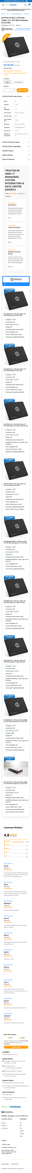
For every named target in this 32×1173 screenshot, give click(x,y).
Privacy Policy (5, 1164)
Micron (21, 1136)
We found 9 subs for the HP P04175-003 (22, 30)
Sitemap (3, 1123)
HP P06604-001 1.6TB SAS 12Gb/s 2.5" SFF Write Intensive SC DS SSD (15, 314)
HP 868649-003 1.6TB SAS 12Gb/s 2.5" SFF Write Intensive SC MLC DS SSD (15, 601)
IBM (20, 1128)
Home (3, 14)
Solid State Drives (16, 14)
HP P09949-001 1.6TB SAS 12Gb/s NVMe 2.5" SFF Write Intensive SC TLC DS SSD (15, 720)
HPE (21, 1123)
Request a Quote (16, 1047)
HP (8, 14)
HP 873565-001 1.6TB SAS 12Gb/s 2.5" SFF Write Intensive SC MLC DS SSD (15, 661)
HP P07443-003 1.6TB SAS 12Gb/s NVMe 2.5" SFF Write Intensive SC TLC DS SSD (15, 782)
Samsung (22, 1133)
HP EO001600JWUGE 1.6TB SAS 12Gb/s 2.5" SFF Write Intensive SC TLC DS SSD (15, 542)
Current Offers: (8, 68)
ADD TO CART (22, 90)
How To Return (4, 1128)
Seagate (22, 1130)
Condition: (7, 79)
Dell (20, 1125)
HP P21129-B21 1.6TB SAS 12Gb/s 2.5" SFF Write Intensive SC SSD (15, 484)
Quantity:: (6, 86)
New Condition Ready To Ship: (12, 62)
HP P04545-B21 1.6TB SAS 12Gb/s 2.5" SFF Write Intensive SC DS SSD (15, 369)
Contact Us (4, 1125)
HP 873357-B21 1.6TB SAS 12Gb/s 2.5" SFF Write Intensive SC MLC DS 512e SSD (16, 425)
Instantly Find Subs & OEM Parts (23, 28)
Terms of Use (14, 1164)
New (7, 82)
